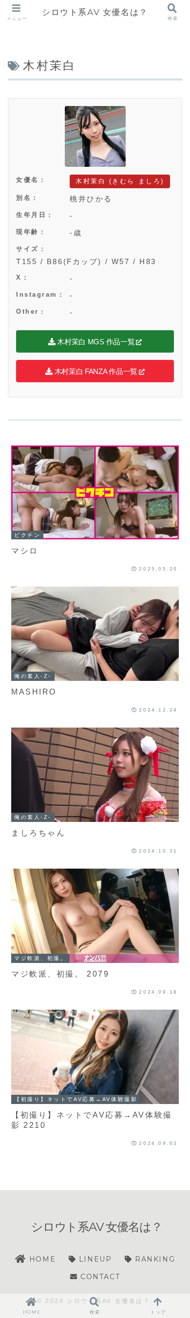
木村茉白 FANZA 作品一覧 (95, 371)
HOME (41, 1259)
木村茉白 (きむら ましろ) (120, 181)
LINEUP (94, 1259)
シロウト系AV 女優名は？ (95, 12)
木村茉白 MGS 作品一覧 (95, 342)
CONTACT (98, 1276)
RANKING (153, 1259)
